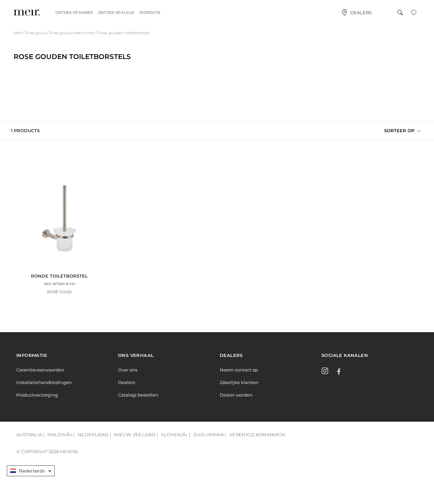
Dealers (361, 12)
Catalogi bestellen (138, 395)
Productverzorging (37, 395)
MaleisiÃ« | (61, 434)
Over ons (127, 370)
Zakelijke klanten (239, 382)
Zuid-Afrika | (209, 434)
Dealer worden (236, 395)
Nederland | (94, 434)
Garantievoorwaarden (40, 370)
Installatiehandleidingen (44, 382)
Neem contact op (239, 370)
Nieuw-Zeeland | (136, 434)
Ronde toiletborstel (59, 276)
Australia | (30, 434)
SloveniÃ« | (175, 434)
